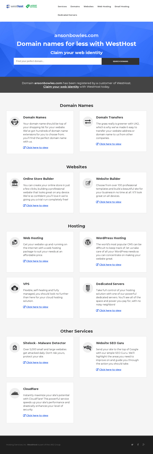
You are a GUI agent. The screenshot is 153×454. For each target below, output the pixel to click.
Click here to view (37, 147)
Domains (75, 6)
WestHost (32, 445)
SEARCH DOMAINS (120, 61)
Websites (89, 6)
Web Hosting (104, 6)
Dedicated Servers (67, 15)
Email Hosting (122, 6)
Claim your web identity (61, 86)
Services (62, 6)
